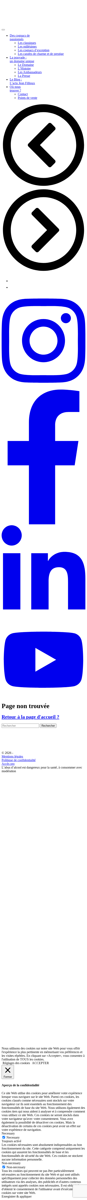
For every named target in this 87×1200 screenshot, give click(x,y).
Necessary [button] (8, 1133)
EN (5, 802)
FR (12, 802)
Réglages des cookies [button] (16, 1063)
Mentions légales (12, 756)
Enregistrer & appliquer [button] (17, 1196)
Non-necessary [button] (11, 1163)
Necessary (13, 1137)
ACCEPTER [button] (40, 1063)
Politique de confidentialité (19, 760)
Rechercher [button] (48, 725)
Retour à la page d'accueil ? (30, 717)
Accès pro (8, 763)
